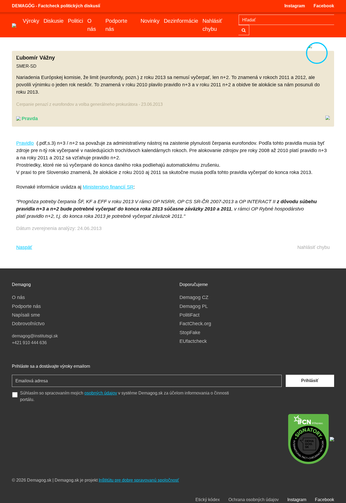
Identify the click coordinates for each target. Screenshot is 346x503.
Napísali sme (26, 315)
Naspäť (24, 247)
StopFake (189, 332)
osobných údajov (100, 393)
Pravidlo (25, 143)
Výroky (31, 21)
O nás (91, 25)
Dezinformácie (181, 21)
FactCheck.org (195, 323)
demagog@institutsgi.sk (35, 336)
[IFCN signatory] (308, 439)
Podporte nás (116, 25)
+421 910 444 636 (29, 342)
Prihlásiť (310, 380)
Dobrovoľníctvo (28, 323)
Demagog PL (193, 306)
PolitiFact (189, 315)
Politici (75, 21)
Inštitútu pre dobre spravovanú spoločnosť (139, 480)
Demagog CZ (193, 297)
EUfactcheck (193, 341)
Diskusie (54, 21)
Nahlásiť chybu (212, 25)
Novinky (150, 21)
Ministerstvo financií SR (108, 187)
